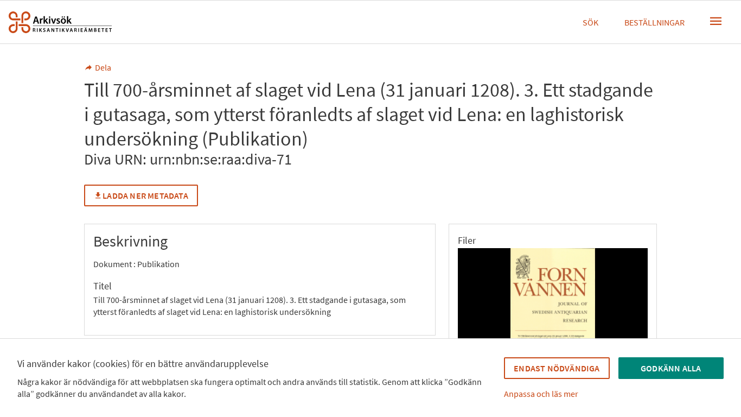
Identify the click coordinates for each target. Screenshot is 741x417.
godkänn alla (671, 368)
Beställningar (654, 22)
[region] (553, 309)
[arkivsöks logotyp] (60, 22)
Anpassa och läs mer (541, 393)
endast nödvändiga (556, 368)
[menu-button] (716, 21)
